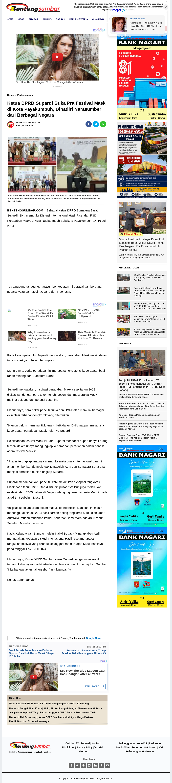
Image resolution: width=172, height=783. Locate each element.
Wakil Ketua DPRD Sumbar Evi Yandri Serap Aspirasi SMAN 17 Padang (49, 703)
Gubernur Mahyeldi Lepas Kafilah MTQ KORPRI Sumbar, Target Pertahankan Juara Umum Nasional (150, 306)
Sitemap (83, 751)
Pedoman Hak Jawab (144, 747)
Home (10, 19)
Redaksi (85, 743)
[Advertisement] (57, 253)
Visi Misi (98, 747)
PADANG (47, 19)
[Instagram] (89, 765)
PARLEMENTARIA (78, 19)
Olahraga (98, 19)
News (21, 19)
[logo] (30, 748)
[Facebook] (71, 765)
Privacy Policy (84, 747)
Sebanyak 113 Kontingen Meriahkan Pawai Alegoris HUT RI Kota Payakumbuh (149, 319)
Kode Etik (142, 743)
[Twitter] (77, 765)
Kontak (96, 743)
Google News (93, 638)
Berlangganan (127, 743)
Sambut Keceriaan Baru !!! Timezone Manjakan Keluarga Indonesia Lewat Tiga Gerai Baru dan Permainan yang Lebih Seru (142, 406)
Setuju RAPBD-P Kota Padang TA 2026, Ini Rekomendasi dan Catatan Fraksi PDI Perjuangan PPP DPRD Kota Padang (142, 385)
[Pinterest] (83, 765)
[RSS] (107, 765)
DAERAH (60, 19)
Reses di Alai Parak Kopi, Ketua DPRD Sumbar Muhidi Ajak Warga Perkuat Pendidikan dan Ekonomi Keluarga (149, 292)
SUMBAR (33, 19)
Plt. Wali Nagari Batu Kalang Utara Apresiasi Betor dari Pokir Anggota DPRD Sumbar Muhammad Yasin (149, 332)
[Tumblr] (101, 765)
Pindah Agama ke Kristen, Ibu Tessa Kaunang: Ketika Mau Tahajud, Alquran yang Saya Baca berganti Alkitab (141, 426)
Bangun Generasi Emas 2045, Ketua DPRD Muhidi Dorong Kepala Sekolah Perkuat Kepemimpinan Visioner (139, 438)
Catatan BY (72, 743)
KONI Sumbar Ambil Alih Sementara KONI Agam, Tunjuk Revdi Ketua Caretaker (150, 277)
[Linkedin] (95, 765)
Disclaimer (68, 747)
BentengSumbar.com (85, 778)
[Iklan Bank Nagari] (142, 526)
